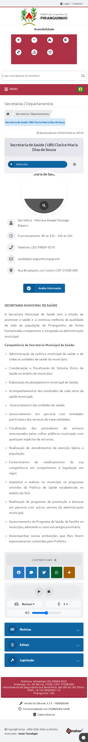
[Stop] (48, 591)
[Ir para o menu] (15, 61)
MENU (13, 88)
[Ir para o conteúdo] (62, 52)
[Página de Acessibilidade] (50, 52)
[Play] (39, 591)
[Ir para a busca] (25, 61)
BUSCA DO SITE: (15, 68)
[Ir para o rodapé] (35, 61)
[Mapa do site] (34, 52)
